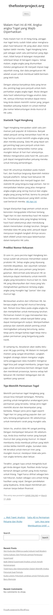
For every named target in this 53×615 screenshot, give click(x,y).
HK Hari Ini (31, 201)
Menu (26, 14)
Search (7, 533)
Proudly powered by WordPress (16, 609)
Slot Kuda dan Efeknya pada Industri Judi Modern (25, 551)
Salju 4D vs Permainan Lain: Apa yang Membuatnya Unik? (38, 521)
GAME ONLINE (31, 495)
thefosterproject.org (26, 6)
